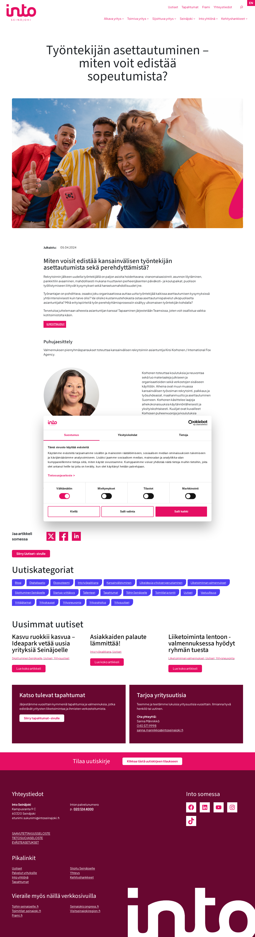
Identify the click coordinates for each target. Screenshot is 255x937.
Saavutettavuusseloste (31, 833)
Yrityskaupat (47, 602)
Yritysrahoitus (97, 602)
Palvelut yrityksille (24, 873)
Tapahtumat (110, 592)
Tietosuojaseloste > (61, 475)
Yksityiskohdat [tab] (127, 435)
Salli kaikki (181, 511)
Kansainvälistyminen (119, 582)
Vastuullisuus (208, 592)
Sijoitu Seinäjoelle (82, 868)
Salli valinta (127, 511)
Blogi (18, 582)
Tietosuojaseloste (27, 838)
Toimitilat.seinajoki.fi (26, 911)
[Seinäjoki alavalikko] (194, 19)
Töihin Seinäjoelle (136, 592)
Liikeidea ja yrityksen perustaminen (161, 582)
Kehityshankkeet (82, 877)
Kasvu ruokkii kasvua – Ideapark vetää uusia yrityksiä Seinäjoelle (43, 643)
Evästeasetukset (25, 842)
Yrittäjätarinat (23, 602)
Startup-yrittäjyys (64, 592)
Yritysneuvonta (72, 602)
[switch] (106, 496)
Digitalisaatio (37, 582)
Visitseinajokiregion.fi (85, 911)
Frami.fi (17, 915)
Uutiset (188, 592)
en (251, 3)
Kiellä (73, 511)
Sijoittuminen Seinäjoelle (30, 592)
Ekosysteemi (61, 582)
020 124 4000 (84, 809)
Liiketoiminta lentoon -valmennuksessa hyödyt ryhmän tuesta (201, 643)
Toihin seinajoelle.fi (25, 906)
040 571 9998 (146, 726)
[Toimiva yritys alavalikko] (148, 19)
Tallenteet (89, 592)
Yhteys (75, 873)
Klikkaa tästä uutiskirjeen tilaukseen (152, 761)
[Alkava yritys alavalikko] (123, 19)
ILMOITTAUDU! (55, 324)
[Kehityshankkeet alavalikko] (247, 19)
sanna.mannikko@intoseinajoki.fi (160, 730)
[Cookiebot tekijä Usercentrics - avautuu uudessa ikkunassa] (191, 423)
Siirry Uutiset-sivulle (31, 554)
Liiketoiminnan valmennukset (208, 582)
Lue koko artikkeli (31, 669)
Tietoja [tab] (183, 435)
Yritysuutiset (121, 602)
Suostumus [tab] (71, 435)
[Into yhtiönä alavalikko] (217, 19)
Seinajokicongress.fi (84, 906)
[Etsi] (241, 7)
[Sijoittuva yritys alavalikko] (175, 19)
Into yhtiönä (20, 877)
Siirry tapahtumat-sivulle (42, 718)
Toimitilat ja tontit (165, 592)
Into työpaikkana (88, 582)
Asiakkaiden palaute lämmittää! (118, 640)
